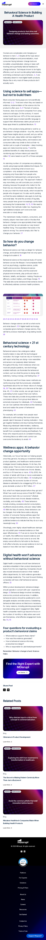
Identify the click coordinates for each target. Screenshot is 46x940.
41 (11, 391)
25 (16, 319)
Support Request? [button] (35, 936)
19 (39, 279)
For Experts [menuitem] (23, 878)
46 (30, 478)
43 (14, 410)
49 (4, 510)
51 (19, 533)
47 (34, 486)
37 (38, 376)
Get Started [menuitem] (23, 914)
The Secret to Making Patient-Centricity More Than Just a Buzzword (21, 778)
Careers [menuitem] (23, 904)
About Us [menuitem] (23, 894)
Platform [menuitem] (23, 873)
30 (28, 319)
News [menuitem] (23, 899)
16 (32, 204)
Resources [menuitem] (23, 909)
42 (31, 402)
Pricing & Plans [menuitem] (23, 888)
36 (4, 334)
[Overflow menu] (43, 4)
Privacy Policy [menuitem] (23, 926)
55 (10, 620)
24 (13, 319)
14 (26, 204)
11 (29, 148)
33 (34, 319)
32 (32, 319)
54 (7, 620)
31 (30, 319)
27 (20, 319)
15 (29, 204)
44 (30, 439)
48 (23, 501)
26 (18, 319)
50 (17, 523)
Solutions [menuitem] (23, 883)
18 (20, 255)
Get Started (33, 4)
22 (8, 319)
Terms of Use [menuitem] (23, 931)
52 (10, 582)
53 (10, 592)
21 (6, 319)
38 (4, 388)
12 (9, 156)
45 (30, 472)
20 (4, 319)
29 (25, 319)
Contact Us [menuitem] (23, 921)
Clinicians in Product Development (16, 737)
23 (11, 319)
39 (7, 388)
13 (4, 159)
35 (18, 326)
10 (35, 124)
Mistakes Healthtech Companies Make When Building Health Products (21, 821)
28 (23, 319)
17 (22, 233)
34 (37, 319)
